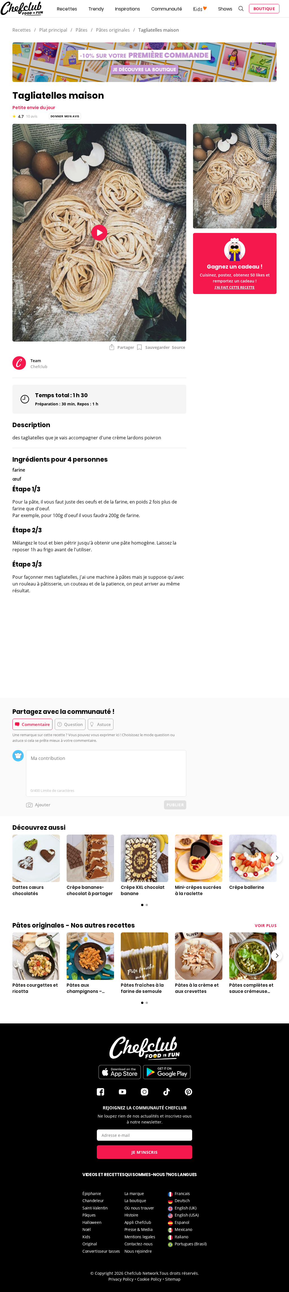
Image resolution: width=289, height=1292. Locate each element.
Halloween (91, 1222)
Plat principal (53, 30)
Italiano (181, 1236)
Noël (86, 1229)
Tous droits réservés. (179, 1273)
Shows (225, 9)
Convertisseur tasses (101, 1251)
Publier (175, 804)
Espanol (182, 1222)
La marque (134, 1193)
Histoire (131, 1215)
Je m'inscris (145, 1152)
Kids (86, 1236)
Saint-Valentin (95, 1208)
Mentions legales (139, 1236)
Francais (182, 1193)
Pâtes (81, 30)
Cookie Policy (149, 1279)
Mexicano (183, 1229)
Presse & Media (138, 1229)
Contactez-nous (138, 1243)
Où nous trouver (139, 1208)
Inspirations (127, 9)
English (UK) (185, 1208)
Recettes (67, 9)
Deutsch (182, 1200)
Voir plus (266, 925)
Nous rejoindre (138, 1251)
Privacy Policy (120, 1279)
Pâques (89, 1215)
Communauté (166, 9)
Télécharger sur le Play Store (167, 1072)
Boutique (264, 8)
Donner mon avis (65, 116)
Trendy (96, 9)
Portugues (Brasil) (191, 1243)
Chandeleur (93, 1200)
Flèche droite (276, 857)
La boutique (135, 1200)
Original (89, 1243)
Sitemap (173, 1279)
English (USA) (186, 1215)
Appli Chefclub (137, 1222)
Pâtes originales (113, 30)
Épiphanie (91, 1193)
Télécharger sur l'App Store (119, 1072)
